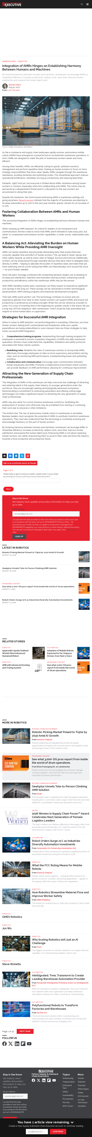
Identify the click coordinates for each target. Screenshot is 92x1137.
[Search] (81, 4)
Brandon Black (15, 85)
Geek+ (39, 794)
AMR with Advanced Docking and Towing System (16, 666)
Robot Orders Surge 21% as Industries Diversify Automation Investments (37, 600)
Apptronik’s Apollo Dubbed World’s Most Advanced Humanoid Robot (15, 653)
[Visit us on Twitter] (10, 1044)
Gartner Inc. (42, 1013)
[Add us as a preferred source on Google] (28, 456)
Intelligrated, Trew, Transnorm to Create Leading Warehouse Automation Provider (58, 977)
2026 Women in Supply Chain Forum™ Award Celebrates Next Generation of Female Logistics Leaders (60, 817)
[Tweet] (22, 456)
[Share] (10, 456)
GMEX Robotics (43, 900)
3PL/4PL (35, 810)
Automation (52, 647)
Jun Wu (6, 928)
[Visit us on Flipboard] (23, 1044)
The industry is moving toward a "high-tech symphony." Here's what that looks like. (60, 904)
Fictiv (39, 947)
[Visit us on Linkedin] (17, 1044)
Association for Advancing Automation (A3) (56, 848)
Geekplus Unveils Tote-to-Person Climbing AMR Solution (29, 568)
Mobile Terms (71, 530)
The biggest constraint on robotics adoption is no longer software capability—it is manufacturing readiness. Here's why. (60, 951)
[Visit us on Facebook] (4, 1044)
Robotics (22, 61)
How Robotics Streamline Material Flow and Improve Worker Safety (60, 894)
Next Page (25, 1031)
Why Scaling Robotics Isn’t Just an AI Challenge (55, 941)
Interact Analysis (44, 740)
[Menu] (87, 4)
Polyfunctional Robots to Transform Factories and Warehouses (55, 1007)
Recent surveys (26, 200)
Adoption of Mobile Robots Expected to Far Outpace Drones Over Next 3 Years (60, 653)
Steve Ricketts (11, 964)
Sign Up (19, 536)
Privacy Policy (22, 532)
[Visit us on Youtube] (29, 1044)
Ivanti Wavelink (13, 90)
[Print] (4, 456)
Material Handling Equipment (45, 729)
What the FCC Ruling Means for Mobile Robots (57, 867)
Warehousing (9, 61)
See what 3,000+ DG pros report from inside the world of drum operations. (38, 586)
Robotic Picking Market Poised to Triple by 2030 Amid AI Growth (33, 552)
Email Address (19, 509)
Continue (58, 1131)
